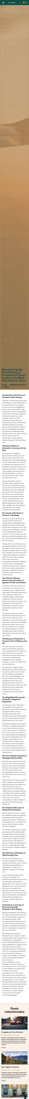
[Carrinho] (26, 2)
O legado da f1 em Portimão (12, 1032)
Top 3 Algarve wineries (10, 1067)
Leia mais (13, 995)
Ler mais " (3, 1047)
